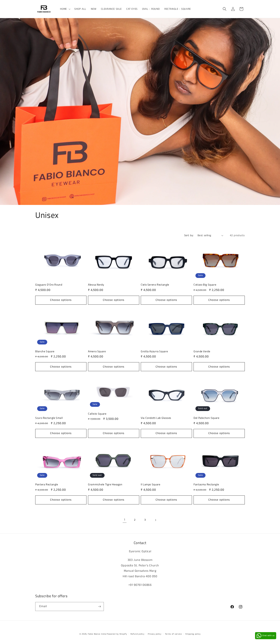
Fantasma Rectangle (206, 484)
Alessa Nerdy (96, 285)
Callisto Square (97, 414)
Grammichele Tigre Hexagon (105, 484)
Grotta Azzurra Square (154, 351)
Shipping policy (193, 634)
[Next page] (155, 520)
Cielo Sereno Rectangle (155, 285)
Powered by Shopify (117, 634)
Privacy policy (154, 634)
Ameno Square (97, 351)
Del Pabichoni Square (206, 418)
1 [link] (124, 520)
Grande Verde (202, 351)
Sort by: (189, 235)
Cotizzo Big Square (205, 285)
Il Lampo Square (150, 484)
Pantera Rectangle (46, 484)
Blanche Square (44, 351)
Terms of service (173, 634)
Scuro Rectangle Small (49, 418)
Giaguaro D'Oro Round (48, 285)
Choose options (61, 300)
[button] (65, 9)
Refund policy (137, 634)
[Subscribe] (99, 606)
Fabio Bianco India (97, 634)
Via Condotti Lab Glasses (156, 418)
